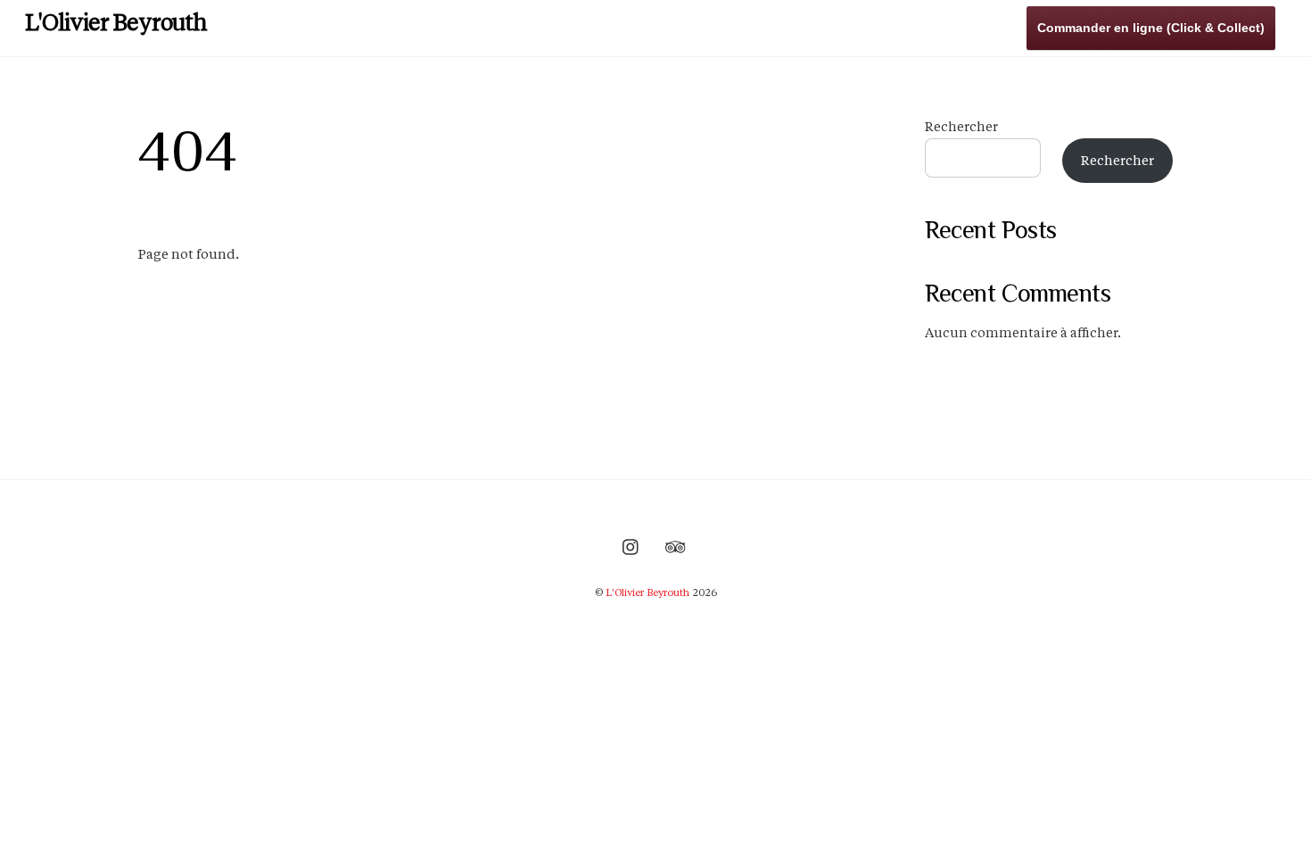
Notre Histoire (770, 26)
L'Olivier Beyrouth (647, 592)
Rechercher (961, 127)
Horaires (917, 26)
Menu (853, 26)
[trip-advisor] (675, 545)
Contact (988, 26)
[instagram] (631, 545)
